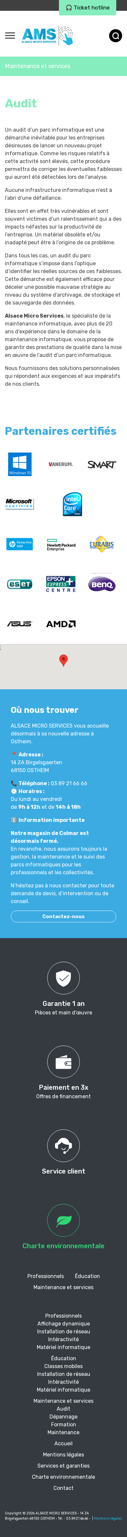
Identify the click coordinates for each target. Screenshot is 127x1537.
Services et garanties (63, 1466)
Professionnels (45, 1276)
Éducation (87, 1276)
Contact (63, 1488)
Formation (63, 1424)
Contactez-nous (63, 916)
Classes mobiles (63, 1366)
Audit (63, 1409)
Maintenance (63, 1432)
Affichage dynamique (63, 1324)
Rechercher (115, 35)
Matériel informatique (63, 1347)
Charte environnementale (63, 1477)
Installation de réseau (63, 1331)
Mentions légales (63, 1455)
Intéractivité (63, 1339)
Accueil (63, 1443)
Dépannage (63, 1417)
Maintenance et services (37, 66)
